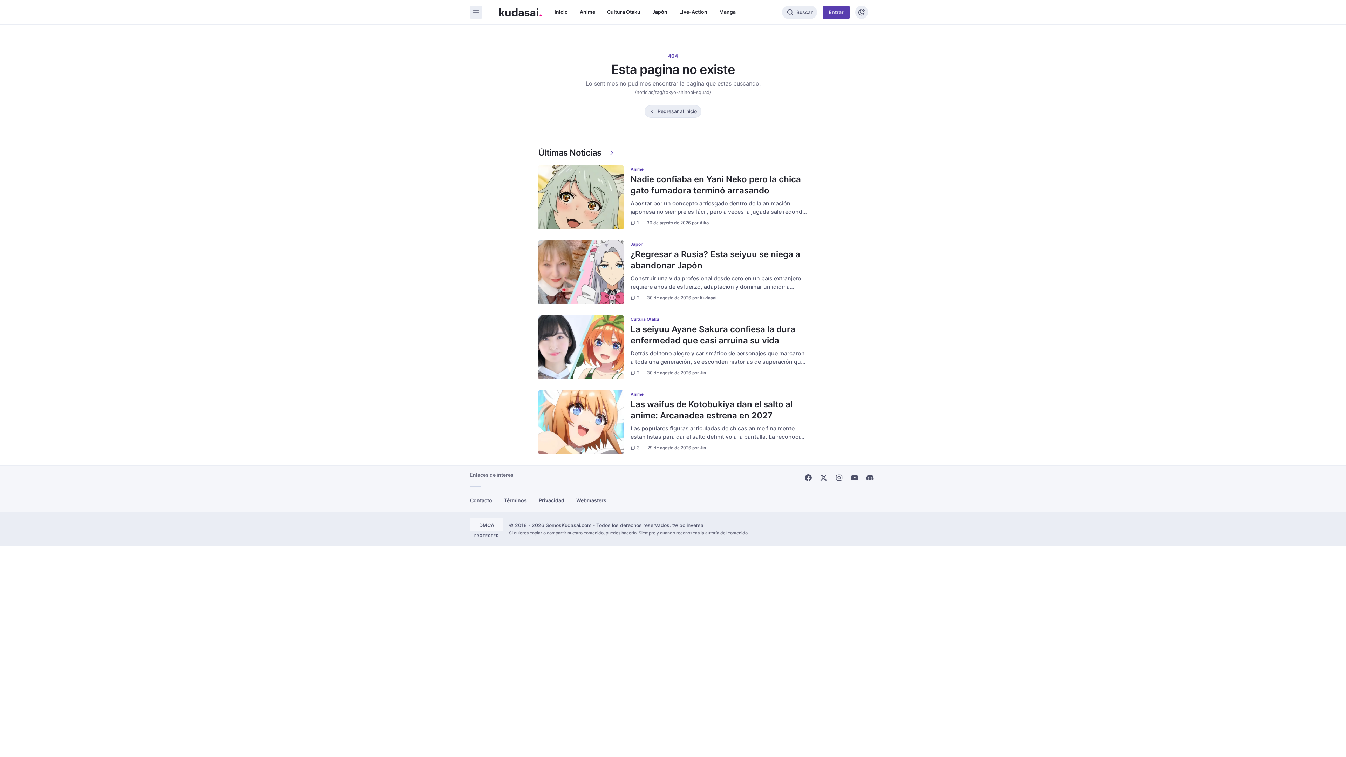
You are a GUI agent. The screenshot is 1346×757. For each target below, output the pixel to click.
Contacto (481, 500)
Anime (587, 12)
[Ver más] (611, 152)
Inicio (561, 12)
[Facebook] (808, 477)
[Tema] (861, 12)
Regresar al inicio (677, 111)
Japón (659, 12)
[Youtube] (854, 477)
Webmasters (591, 500)
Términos (515, 500)
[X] (823, 477)
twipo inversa (687, 525)
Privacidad (551, 500)
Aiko (704, 222)
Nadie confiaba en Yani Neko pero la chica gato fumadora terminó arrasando (716, 185)
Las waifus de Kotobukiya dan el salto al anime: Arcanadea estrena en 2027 (712, 410)
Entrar (836, 12)
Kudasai (708, 297)
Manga (727, 12)
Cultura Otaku (623, 12)
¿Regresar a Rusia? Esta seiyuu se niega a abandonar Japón (715, 260)
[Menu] (476, 12)
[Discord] (870, 477)
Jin (703, 372)
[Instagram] (839, 477)
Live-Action (693, 12)
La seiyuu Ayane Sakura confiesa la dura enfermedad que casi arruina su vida (713, 335)
